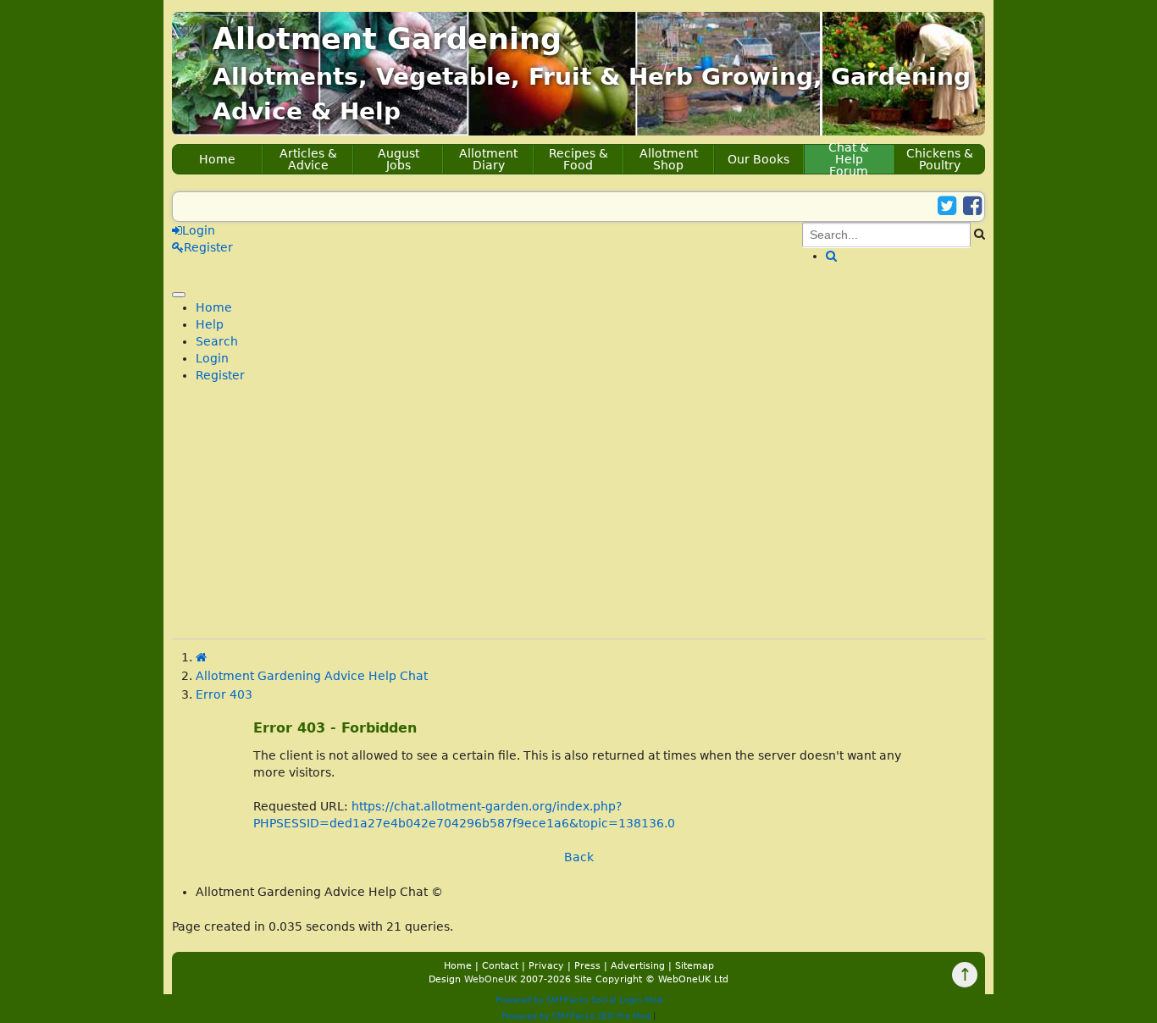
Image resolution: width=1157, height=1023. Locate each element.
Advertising (638, 965)
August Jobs (398, 159)
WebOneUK (490, 979)
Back (579, 857)
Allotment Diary (488, 159)
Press (587, 965)
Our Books (758, 159)
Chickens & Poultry (939, 159)
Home (217, 159)
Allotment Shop (668, 159)
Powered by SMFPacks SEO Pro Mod (575, 1015)
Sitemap (694, 965)
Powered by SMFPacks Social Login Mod (578, 999)
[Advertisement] (578, 520)
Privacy (546, 965)
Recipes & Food (578, 159)
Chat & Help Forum (848, 159)
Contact (500, 965)
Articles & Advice (308, 159)
